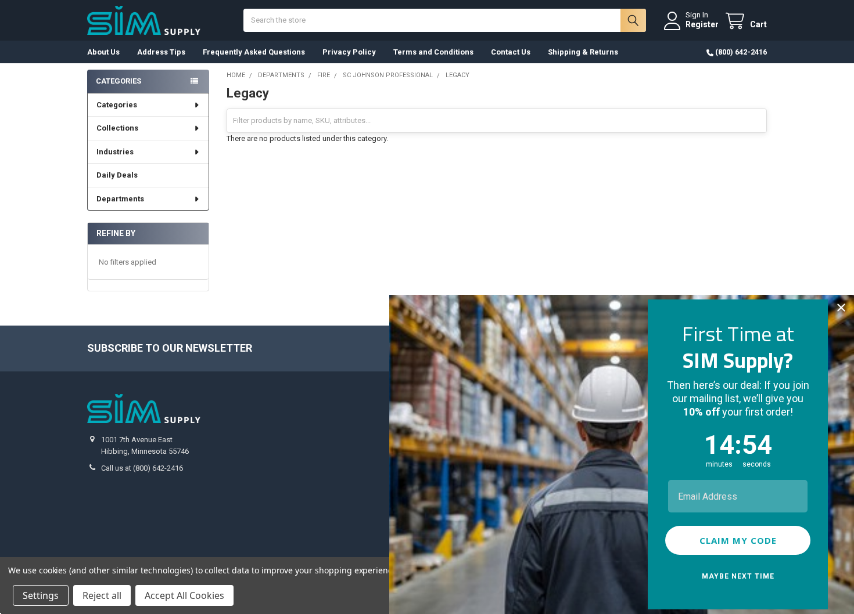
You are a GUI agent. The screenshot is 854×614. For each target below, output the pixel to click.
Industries (115, 151)
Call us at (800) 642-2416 (142, 468)
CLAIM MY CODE (738, 540)
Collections (117, 128)
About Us (103, 52)
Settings (41, 595)
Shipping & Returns (583, 52)
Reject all (101, 595)
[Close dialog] (841, 307)
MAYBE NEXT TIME (738, 576)
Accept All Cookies (184, 595)
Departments (120, 198)
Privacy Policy (349, 52)
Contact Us (510, 52)
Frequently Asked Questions (254, 52)
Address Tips (161, 52)
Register (702, 24)
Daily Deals (117, 175)
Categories (116, 104)
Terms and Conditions (433, 52)
